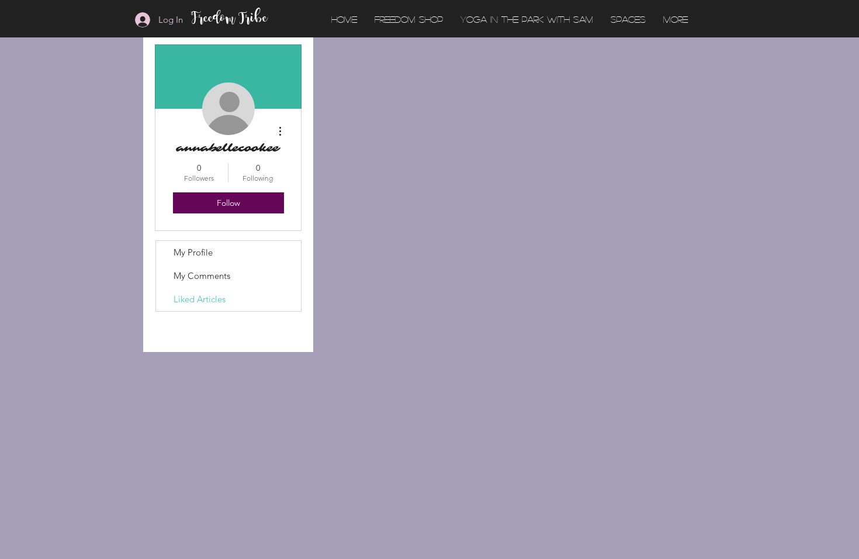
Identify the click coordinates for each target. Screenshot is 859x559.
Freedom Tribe (230, 19)
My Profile (193, 252)
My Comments (202, 275)
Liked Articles (200, 299)
